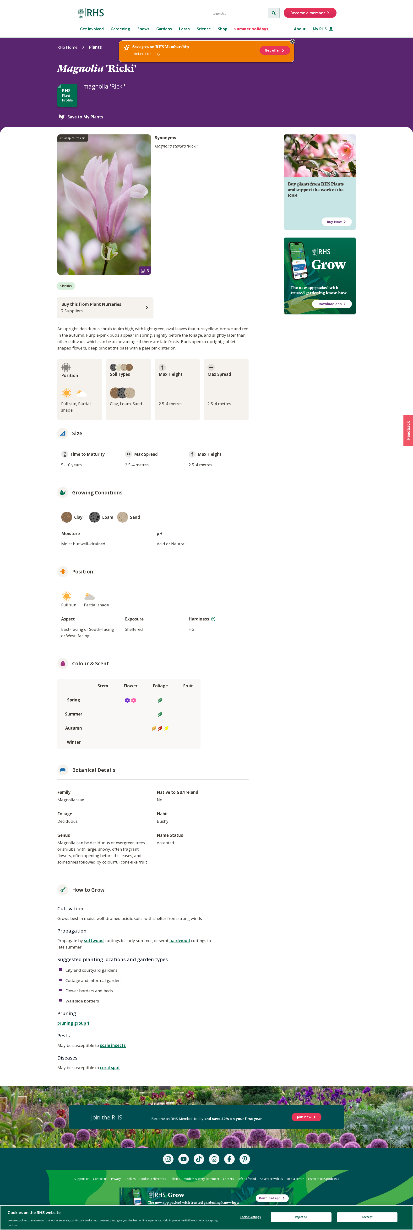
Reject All (301, 1217)
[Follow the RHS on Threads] (214, 1159)
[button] (408, 430)
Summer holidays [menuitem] (251, 29)
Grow (328, 264)
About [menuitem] (300, 29)
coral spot (110, 1067)
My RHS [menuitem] (320, 29)
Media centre (295, 1179)
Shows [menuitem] (143, 29)
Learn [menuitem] (184, 29)
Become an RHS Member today (206, 1118)
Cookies (130, 1179)
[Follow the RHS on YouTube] (183, 1159)
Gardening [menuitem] (120, 29)
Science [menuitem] (204, 29)
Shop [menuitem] (222, 29)
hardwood (179, 940)
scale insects (113, 1045)
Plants (95, 47)
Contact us (100, 1179)
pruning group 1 (73, 1023)
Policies (175, 1179)
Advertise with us (271, 1179)
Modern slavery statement (201, 1179)
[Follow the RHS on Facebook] (229, 1159)
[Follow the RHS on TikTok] (199, 1159)
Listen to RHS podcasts (323, 1179)
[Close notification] (292, 41)
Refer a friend (247, 1179)
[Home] (90, 14)
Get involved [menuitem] (92, 29)
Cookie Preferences (152, 1179)
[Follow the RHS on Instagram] (168, 1159)
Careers (228, 1179)
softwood (94, 940)
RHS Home (67, 47)
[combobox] (239, 13)
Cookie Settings (250, 1217)
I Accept (367, 1217)
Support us (81, 1179)
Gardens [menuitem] (164, 29)
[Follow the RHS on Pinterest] (244, 1159)
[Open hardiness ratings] (213, 619)
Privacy (116, 1179)
